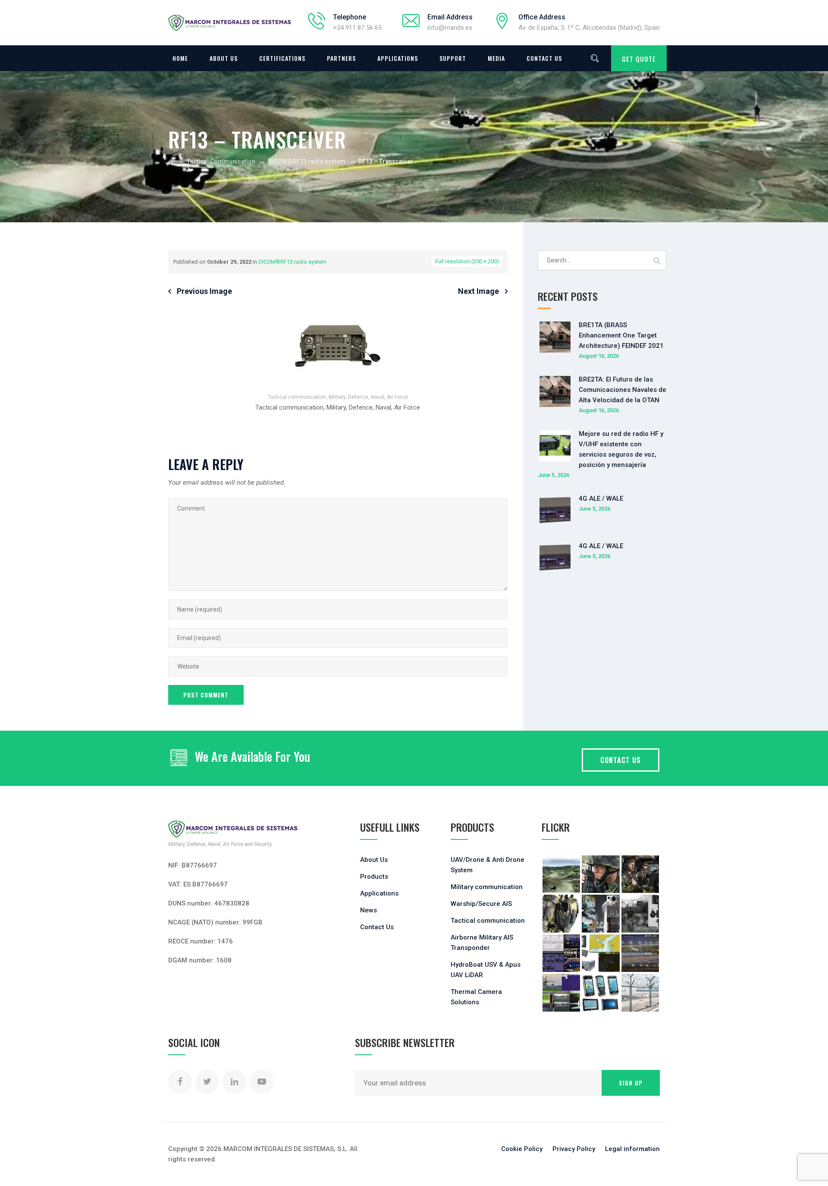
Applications (397, 58)
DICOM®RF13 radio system (292, 262)
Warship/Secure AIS (481, 904)
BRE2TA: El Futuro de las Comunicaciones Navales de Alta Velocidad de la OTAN (622, 389)
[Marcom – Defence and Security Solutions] (229, 22)
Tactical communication (488, 920)
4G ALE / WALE (601, 498)
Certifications (282, 58)
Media (496, 58)
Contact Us (544, 58)
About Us (224, 58)
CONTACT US (620, 760)
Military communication (487, 887)
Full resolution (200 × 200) (467, 261)
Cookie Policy (522, 1149)
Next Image (478, 291)
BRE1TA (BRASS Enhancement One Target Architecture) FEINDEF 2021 (621, 335)
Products (374, 876)
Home (180, 58)
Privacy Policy (573, 1149)
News (368, 910)
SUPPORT (452, 58)
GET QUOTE (639, 58)
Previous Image (204, 291)
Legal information (632, 1149)
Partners (341, 58)
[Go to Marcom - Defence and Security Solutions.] (171, 161)
